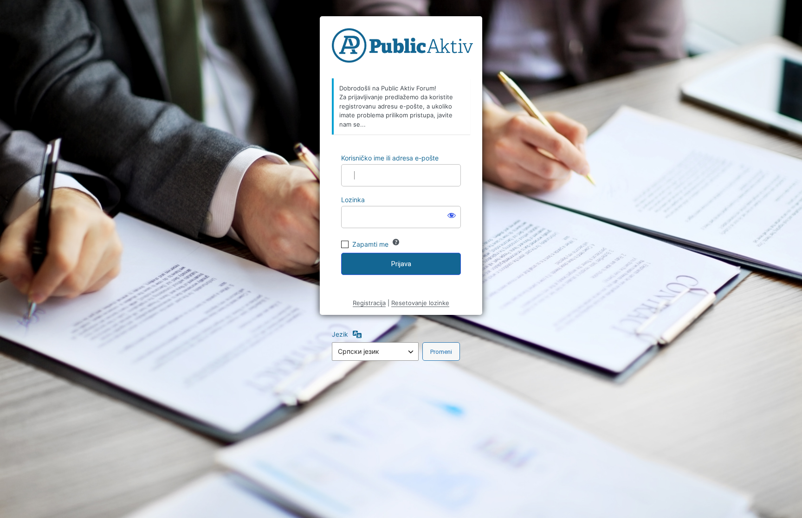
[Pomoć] (395, 242)
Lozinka (353, 200)
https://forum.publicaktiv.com (402, 47)
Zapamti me (370, 244)
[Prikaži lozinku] (451, 215)
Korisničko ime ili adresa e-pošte (390, 158)
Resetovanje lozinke (420, 303)
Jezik (340, 334)
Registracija (369, 303)
